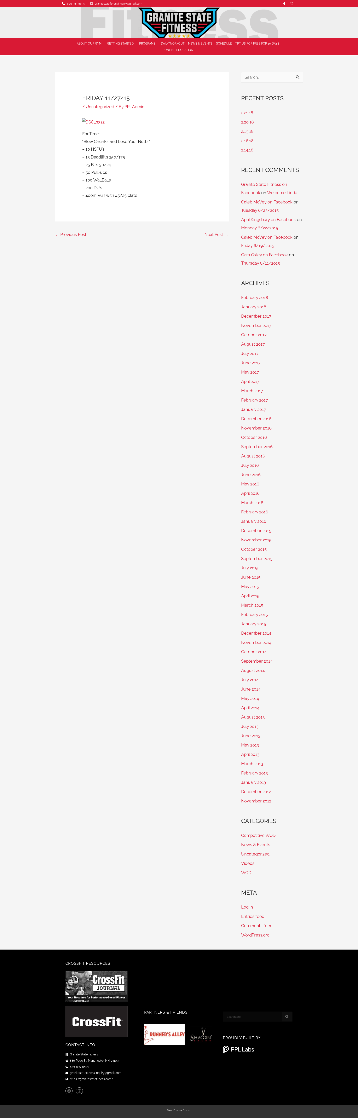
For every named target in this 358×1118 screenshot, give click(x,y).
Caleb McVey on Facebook (267, 202)
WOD (246, 872)
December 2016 (256, 418)
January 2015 (253, 623)
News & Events (200, 43)
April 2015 (250, 595)
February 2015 (254, 614)
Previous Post (70, 234)
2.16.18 (247, 140)
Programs (147, 43)
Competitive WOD (258, 835)
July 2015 (250, 567)
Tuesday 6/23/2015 (260, 210)
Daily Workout (173, 43)
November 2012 (256, 801)
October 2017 (254, 334)
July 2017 (250, 353)
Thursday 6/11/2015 (260, 263)
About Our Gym (89, 43)
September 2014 (256, 661)
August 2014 (253, 670)
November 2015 (256, 539)
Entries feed (252, 916)
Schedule (224, 43)
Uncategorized (100, 106)
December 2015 (256, 530)
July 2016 (250, 465)
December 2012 (256, 791)
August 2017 (253, 344)
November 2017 (256, 325)
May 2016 (250, 484)
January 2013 (253, 782)
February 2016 (254, 511)
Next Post (216, 234)
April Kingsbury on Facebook (268, 219)
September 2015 (256, 558)
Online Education (178, 50)
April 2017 (250, 381)
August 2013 (253, 717)
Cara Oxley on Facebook (264, 254)
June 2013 (250, 735)
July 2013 (250, 726)
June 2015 (250, 577)
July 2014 (250, 679)
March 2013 (252, 763)
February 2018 (254, 297)
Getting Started (120, 43)
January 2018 (253, 306)
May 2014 (250, 698)
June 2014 (250, 689)
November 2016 (256, 428)
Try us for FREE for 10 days (257, 43)
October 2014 (254, 651)
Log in (247, 907)
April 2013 (250, 754)
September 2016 (257, 446)
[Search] (287, 1016)
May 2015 (250, 586)
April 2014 (250, 707)
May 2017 (250, 372)
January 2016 (253, 521)
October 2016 (254, 437)
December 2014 (256, 633)
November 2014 (256, 642)
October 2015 (254, 549)
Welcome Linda (282, 192)
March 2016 (252, 502)
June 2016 (251, 474)
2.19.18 (247, 131)
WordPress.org (255, 935)
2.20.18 (247, 122)
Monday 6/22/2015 (259, 227)
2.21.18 (247, 112)
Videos (247, 863)
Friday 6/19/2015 (257, 245)
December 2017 (256, 316)
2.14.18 (247, 150)
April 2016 (250, 493)
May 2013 (250, 745)
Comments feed (256, 925)
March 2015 (252, 605)
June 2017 (250, 362)
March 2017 (252, 390)
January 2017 (253, 409)
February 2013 (254, 773)
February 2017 (254, 400)
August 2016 (253, 456)
